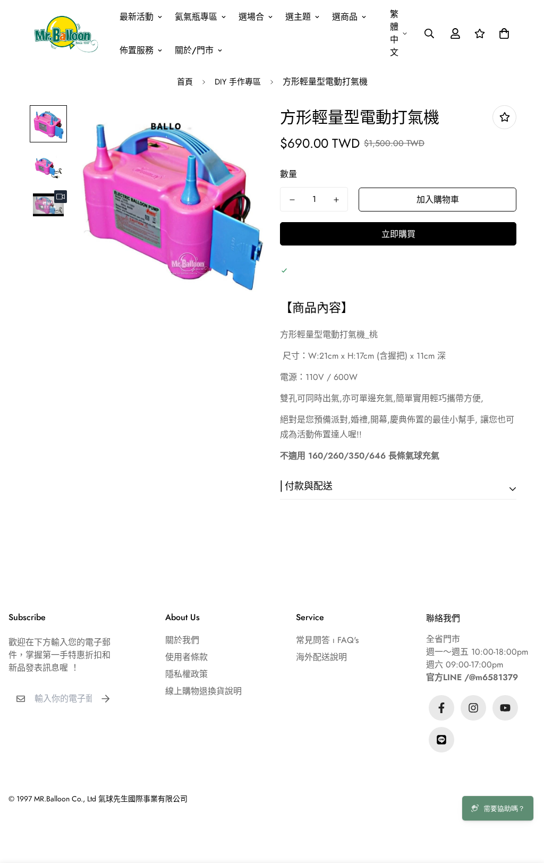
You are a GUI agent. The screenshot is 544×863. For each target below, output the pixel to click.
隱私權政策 (186, 674)
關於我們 (182, 640)
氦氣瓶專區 (196, 17)
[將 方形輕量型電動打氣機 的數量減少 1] (291, 200)
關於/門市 (194, 50)
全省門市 (443, 639)
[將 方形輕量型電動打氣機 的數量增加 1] (336, 200)
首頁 (185, 82)
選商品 (345, 17)
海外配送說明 (321, 657)
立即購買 (398, 234)
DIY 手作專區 (238, 82)
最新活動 (137, 17)
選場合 (251, 17)
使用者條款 (186, 657)
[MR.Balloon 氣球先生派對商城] (66, 33)
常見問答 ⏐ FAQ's (327, 640)
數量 (288, 174)
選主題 (298, 17)
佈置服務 (137, 50)
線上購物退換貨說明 (203, 691)
